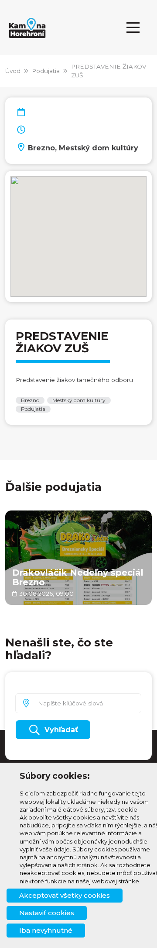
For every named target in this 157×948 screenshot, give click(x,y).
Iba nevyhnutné (45, 930)
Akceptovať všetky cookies (64, 895)
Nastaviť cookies (46, 913)
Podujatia (46, 70)
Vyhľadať (61, 730)
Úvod (12, 70)
